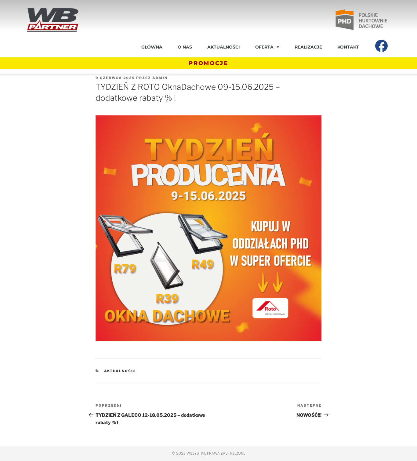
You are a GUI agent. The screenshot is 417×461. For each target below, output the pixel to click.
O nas (185, 47)
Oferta (264, 47)
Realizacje (308, 47)
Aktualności (223, 47)
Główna (151, 47)
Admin (160, 78)
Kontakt (348, 47)
